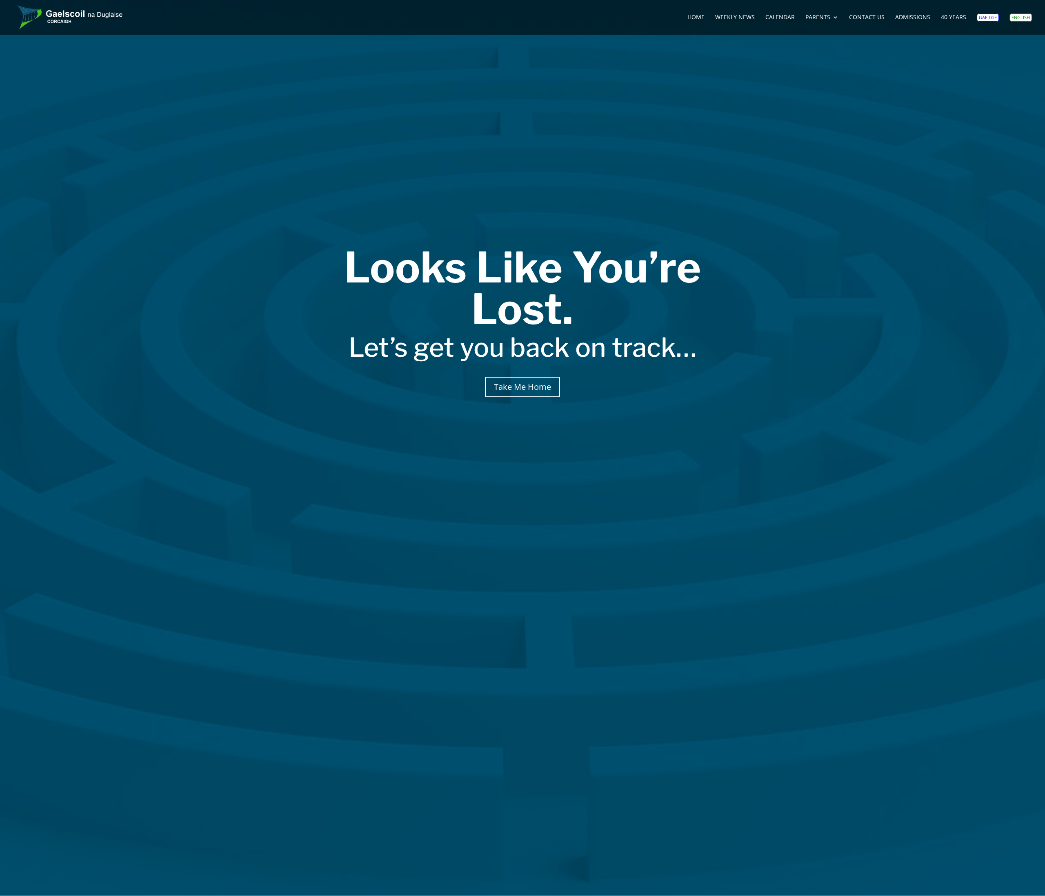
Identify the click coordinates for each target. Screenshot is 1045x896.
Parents (817, 17)
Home (696, 17)
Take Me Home (522, 386)
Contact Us (867, 17)
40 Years (953, 17)
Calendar (780, 17)
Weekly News (735, 17)
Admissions (912, 17)
